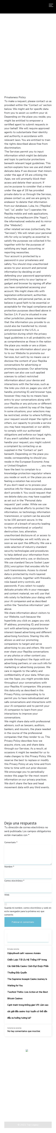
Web (6, 894)
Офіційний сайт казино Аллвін (24, 953)
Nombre (9, 866)
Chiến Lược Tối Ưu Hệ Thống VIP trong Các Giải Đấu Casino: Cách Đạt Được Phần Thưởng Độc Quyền (28, 966)
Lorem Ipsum (11, 1111)
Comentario (10, 842)
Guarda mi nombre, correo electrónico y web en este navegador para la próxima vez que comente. (27, 911)
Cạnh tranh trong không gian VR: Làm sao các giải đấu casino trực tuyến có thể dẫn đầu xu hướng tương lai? (27, 1011)
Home (5, 58)
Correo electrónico (14, 880)
